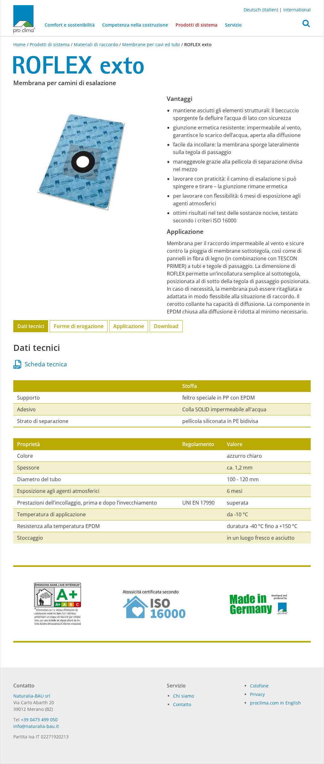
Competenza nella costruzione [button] (135, 25)
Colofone (259, 686)
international (297, 10)
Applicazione (128, 326)
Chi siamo (183, 696)
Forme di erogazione (78, 326)
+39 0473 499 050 (39, 720)
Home (20, 44)
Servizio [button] (233, 25)
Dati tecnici (30, 326)
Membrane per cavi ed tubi (151, 44)
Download (166, 326)
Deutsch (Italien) (261, 10)
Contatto (182, 704)
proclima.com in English (275, 703)
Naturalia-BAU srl (31, 696)
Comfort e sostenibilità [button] (70, 25)
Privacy (257, 694)
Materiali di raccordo (96, 44)
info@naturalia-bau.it (36, 726)
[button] (306, 25)
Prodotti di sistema (198, 25)
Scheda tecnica (44, 364)
